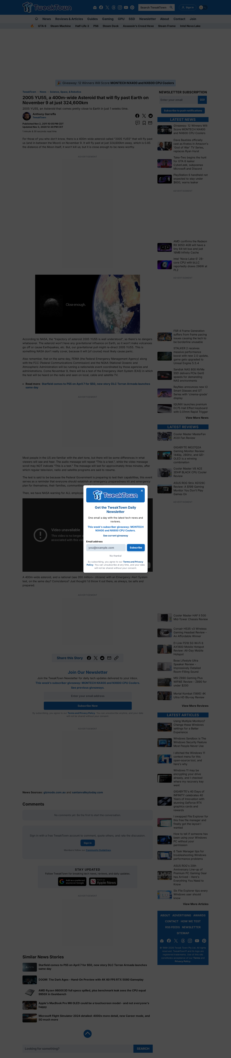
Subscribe (136, 547)
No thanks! (116, 555)
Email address (94, 541)
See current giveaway (115, 535)
